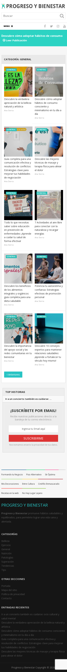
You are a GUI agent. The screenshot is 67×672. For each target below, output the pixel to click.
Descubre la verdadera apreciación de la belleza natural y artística (17, 102)
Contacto (6, 598)
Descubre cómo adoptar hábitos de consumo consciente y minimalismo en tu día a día (48, 106)
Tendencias (7, 565)
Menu (7, 26)
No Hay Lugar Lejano (32, 493)
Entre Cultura (28, 483)
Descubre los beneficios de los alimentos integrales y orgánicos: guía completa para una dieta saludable (17, 293)
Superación (7, 561)
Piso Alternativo (34, 474)
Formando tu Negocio (12, 474)
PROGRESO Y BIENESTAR (24, 505)
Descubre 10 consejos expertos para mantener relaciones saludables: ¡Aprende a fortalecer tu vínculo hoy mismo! (48, 353)
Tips (3, 570)
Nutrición (6, 553)
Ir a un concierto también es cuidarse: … (28, 399)
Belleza (5, 541)
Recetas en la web (10, 493)
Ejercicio (6, 545)
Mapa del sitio (9, 590)
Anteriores (14, 374)
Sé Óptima (50, 474)
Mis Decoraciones (10, 483)
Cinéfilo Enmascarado (48, 483)
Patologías (7, 557)
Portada (5, 586)
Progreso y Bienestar (23, 667)
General (5, 549)
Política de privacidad (13, 594)
